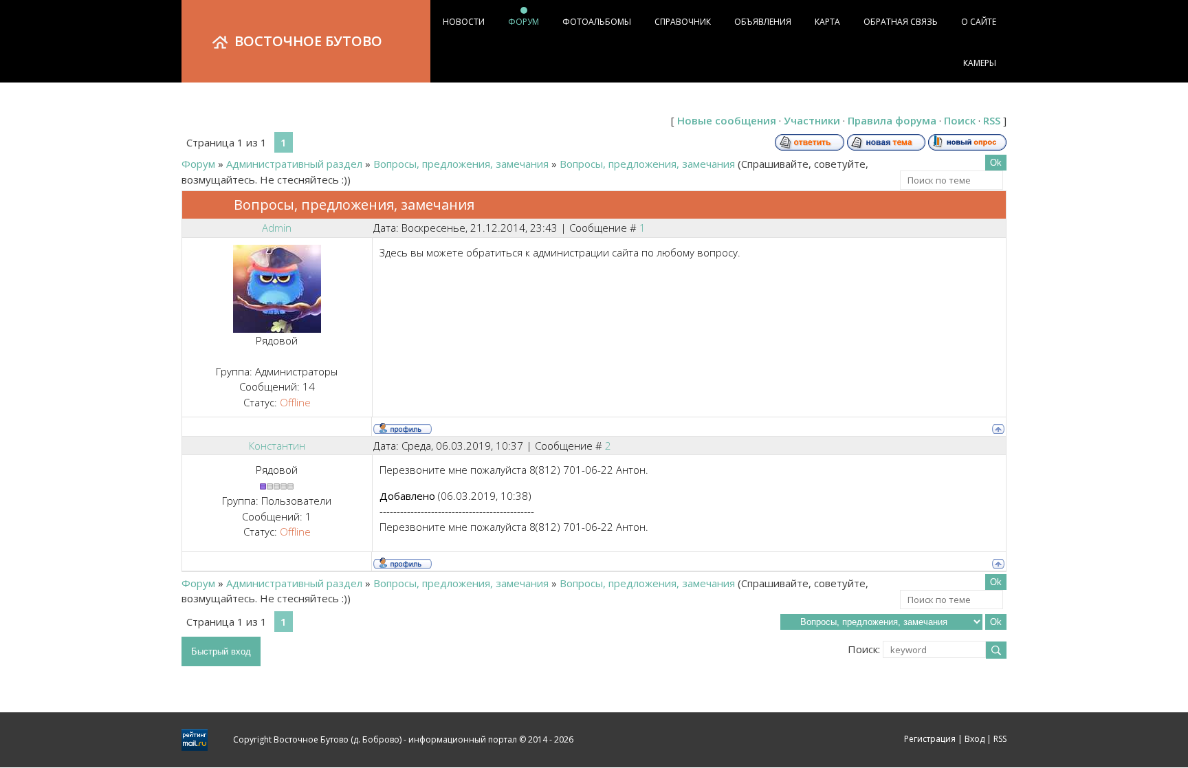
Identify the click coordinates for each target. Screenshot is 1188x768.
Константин (277, 445)
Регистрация (930, 739)
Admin (277, 227)
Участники (812, 120)
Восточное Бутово (308, 41)
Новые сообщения (726, 120)
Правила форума (892, 120)
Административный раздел (294, 164)
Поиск (960, 120)
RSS (991, 120)
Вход (974, 739)
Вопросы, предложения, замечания (461, 164)
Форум (198, 164)
